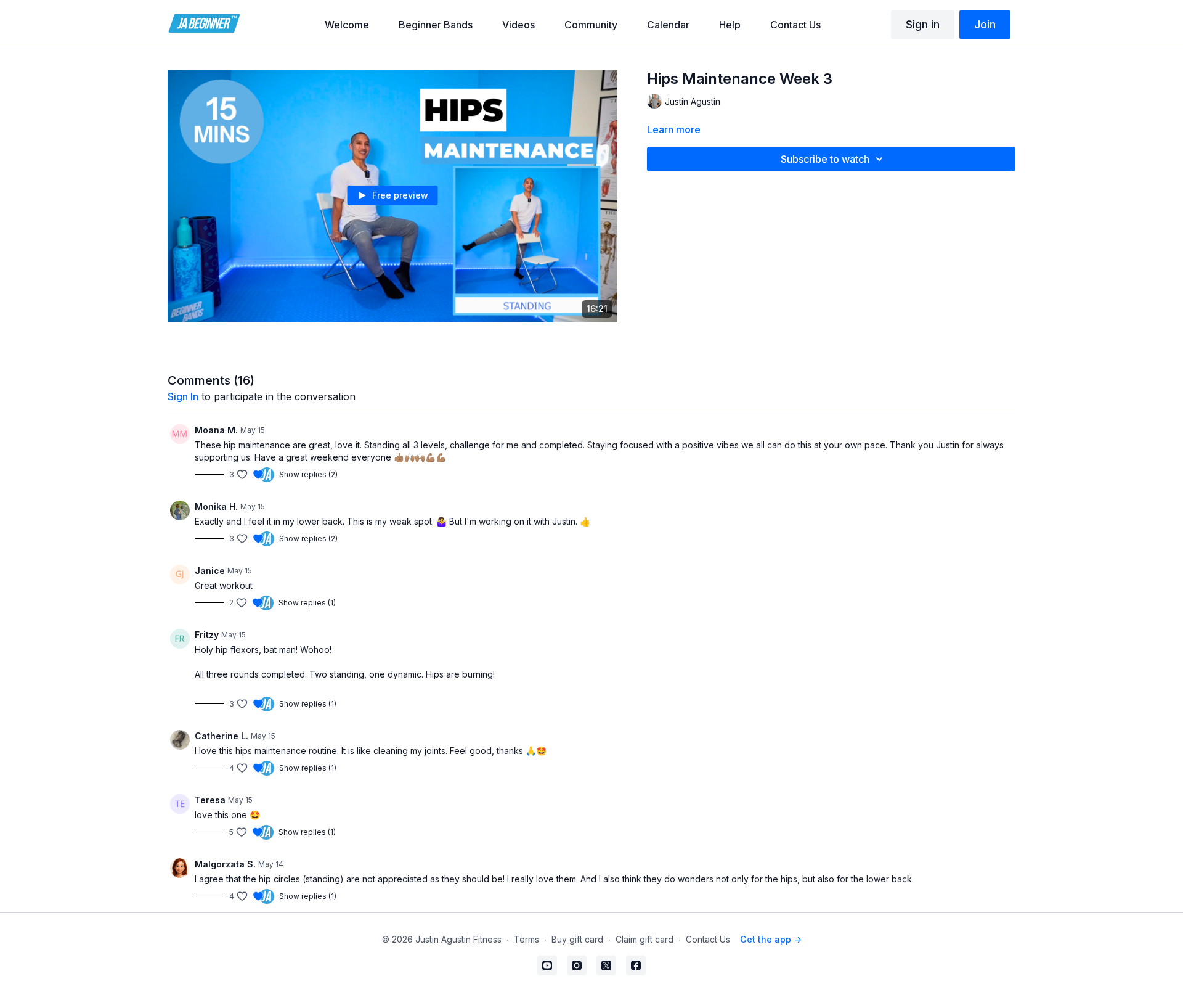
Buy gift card (577, 939)
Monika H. (216, 506)
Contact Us (708, 939)
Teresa (210, 800)
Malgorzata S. (225, 864)
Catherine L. (221, 736)
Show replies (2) (308, 474)
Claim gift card (644, 939)
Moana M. (216, 430)
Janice (210, 570)
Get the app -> (771, 939)
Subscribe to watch (825, 159)
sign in (183, 396)
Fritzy (207, 634)
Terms (526, 939)
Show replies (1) (307, 602)
